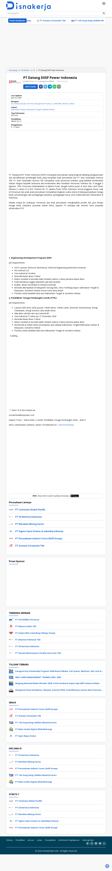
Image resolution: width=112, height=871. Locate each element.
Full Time (30, 103)
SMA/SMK (57, 103)
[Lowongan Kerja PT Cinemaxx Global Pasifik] (11, 800)
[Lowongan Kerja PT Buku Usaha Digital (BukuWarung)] (11, 729)
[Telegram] (50, 87)
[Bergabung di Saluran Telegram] (100, 843)
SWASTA (65, 103)
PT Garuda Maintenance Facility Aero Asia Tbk (38, 653)
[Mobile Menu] (104, 3)
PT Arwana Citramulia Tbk (42, 20)
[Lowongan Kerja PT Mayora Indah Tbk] (11, 626)
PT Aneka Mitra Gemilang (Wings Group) (35, 633)
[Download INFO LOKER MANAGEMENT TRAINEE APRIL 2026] (11, 677)
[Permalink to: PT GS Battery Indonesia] (11, 516)
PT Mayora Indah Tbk (25, 626)
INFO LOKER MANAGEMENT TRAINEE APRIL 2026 (38, 677)
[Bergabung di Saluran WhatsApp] (104, 843)
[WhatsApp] (54, 87)
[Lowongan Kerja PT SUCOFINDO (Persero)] (11, 619)
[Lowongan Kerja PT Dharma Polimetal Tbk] (11, 639)
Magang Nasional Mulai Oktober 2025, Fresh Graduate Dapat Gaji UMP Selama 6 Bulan (57, 683)
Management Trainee (43, 103)
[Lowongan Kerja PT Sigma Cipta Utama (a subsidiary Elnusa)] (11, 820)
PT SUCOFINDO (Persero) (27, 619)
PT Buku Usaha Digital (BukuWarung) (33, 729)
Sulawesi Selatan (48, 109)
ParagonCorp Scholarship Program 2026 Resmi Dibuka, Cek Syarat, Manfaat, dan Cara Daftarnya (62, 671)
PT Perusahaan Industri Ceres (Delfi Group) (38, 538)
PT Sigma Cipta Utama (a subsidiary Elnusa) (39, 531)
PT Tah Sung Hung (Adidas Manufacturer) (84, 20)
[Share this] (41, 87)
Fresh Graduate (20, 103)
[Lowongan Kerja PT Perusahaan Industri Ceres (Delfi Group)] (11, 709)
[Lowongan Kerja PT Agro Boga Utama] (11, 735)
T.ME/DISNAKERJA (65, 425)
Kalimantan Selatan (18, 109)
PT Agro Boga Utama (25, 736)
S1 (53, 103)
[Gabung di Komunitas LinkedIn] (96, 843)
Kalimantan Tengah (33, 109)
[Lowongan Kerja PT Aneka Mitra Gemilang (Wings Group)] (11, 632)
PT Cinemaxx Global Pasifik (30, 509)
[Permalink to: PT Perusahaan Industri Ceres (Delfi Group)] (11, 538)
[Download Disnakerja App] (87, 843)
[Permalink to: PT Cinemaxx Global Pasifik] (11, 509)
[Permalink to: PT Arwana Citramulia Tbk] (11, 545)
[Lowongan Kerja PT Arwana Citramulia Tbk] (11, 715)
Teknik (71, 103)
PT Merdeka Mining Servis (29, 524)
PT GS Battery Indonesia (28, 516)
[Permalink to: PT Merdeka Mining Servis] (11, 524)
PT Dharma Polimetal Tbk (28, 639)
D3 (12, 103)
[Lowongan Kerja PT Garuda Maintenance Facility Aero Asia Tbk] (11, 652)
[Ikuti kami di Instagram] (92, 843)
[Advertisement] (56, 46)
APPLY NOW (30, 86)
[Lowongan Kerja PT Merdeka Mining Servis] (11, 761)
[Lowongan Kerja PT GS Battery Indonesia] (11, 646)
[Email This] (59, 87)
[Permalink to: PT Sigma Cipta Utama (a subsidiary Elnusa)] (11, 531)
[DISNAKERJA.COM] (30, 6)
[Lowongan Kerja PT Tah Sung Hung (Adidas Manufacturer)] (11, 722)
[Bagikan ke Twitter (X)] (45, 87)
